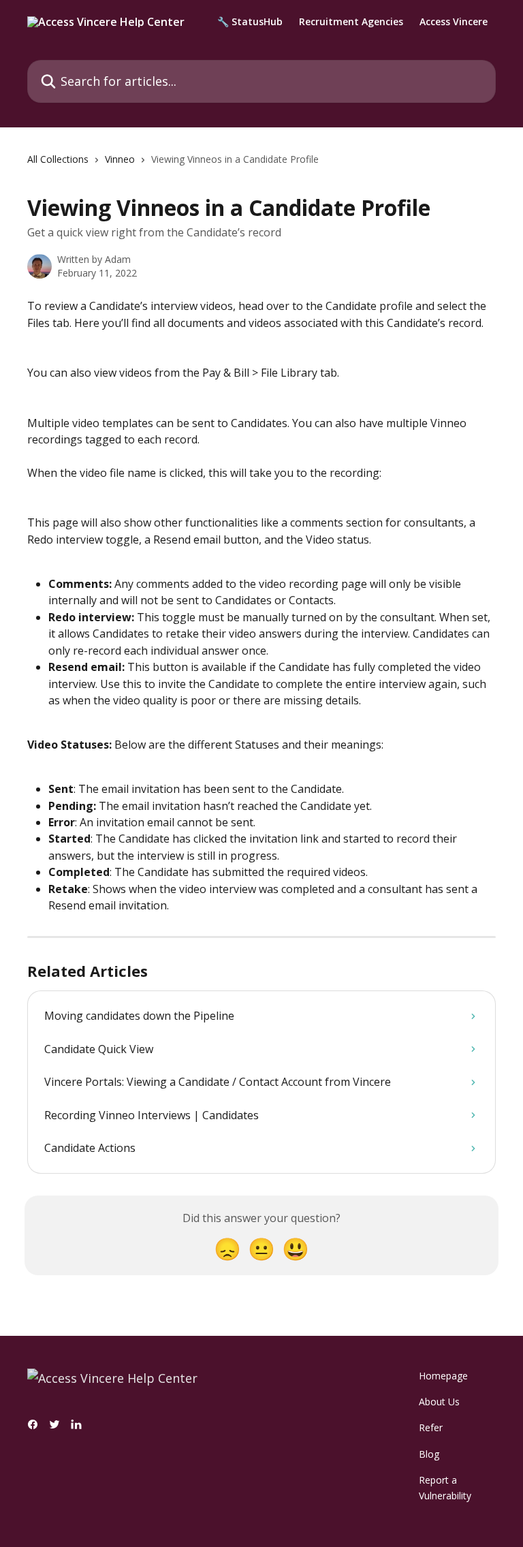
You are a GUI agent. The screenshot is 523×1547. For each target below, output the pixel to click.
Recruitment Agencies (351, 22)
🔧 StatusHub (250, 22)
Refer (431, 1427)
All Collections (58, 159)
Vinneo (120, 159)
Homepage (443, 1375)
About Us (439, 1401)
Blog (429, 1454)
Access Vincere (453, 22)
